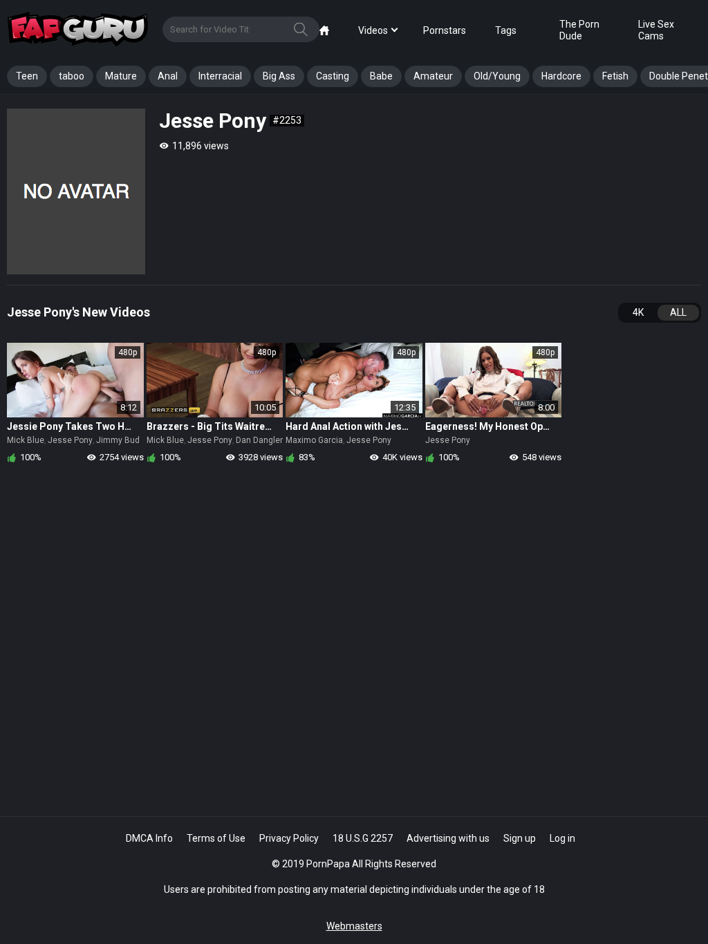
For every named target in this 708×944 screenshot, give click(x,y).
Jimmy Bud (118, 440)
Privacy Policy (289, 838)
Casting (332, 76)
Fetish (615, 76)
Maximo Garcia (314, 440)
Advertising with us (448, 838)
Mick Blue (25, 440)
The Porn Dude (579, 30)
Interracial (220, 76)
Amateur (433, 76)
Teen (27, 76)
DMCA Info (149, 838)
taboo (71, 76)
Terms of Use (216, 838)
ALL (678, 312)
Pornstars (444, 30)
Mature (121, 76)
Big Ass (279, 76)
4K (638, 312)
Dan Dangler (259, 440)
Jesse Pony (70, 440)
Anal (168, 76)
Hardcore (561, 76)
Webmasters (354, 926)
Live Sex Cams (656, 30)
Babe (381, 76)
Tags (505, 30)
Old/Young (497, 76)
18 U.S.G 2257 (363, 838)
